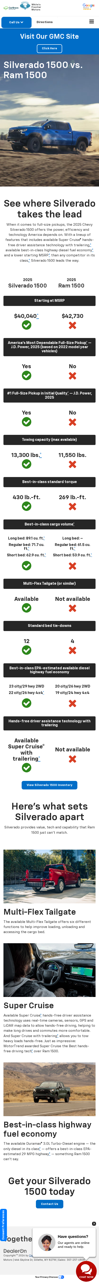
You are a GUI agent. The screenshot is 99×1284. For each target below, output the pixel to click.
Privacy (60, 1255)
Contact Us (49, 1204)
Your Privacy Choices (46, 1277)
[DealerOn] (15, 1251)
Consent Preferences (3, 1225)
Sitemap (48, 1255)
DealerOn (35, 1255)
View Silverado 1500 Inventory (49, 785)
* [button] (90, 245)
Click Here (49, 48)
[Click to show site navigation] (91, 22)
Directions (45, 22)
